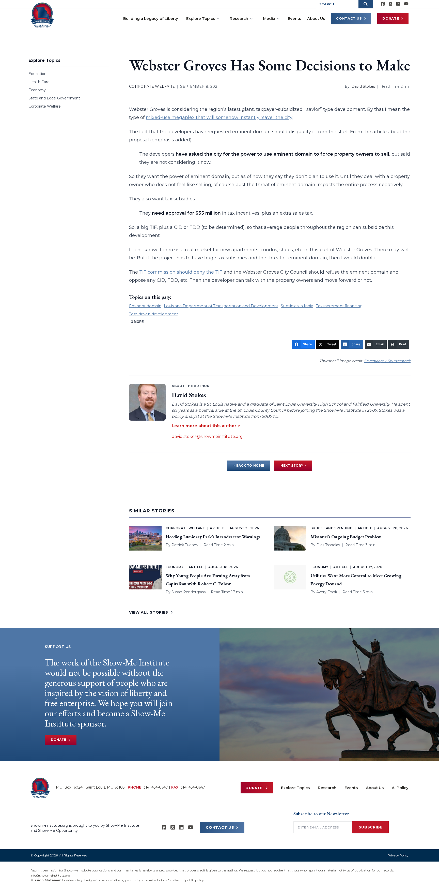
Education (37, 73)
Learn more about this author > (206, 425)
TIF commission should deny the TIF (180, 272)
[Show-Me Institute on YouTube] (406, 4)
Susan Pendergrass (188, 592)
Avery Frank (326, 592)
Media (269, 18)
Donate (390, 18)
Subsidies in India (297, 305)
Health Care (39, 82)
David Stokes (363, 86)
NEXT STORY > (293, 465)
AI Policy (400, 787)
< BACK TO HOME (248, 465)
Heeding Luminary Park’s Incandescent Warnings (213, 537)
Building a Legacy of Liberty (150, 18)
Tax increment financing (339, 305)
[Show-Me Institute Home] (42, 15)
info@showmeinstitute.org (50, 875)
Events (294, 18)
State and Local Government (54, 98)
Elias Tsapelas (328, 545)
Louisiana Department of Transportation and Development (221, 305)
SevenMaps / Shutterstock (387, 361)
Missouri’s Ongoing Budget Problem (346, 537)
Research (239, 18)
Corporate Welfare (44, 106)
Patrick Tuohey (184, 545)
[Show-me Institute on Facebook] (383, 4)
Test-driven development (153, 314)
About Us (316, 18)
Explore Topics (200, 18)
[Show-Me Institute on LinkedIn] (398, 4)
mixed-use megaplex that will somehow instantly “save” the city (219, 117)
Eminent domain (145, 305)
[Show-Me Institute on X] (390, 4)
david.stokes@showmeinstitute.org (207, 436)
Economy (37, 90)
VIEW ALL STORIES (148, 612)
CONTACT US (220, 827)
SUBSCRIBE (370, 827)
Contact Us (349, 18)
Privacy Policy (398, 855)
